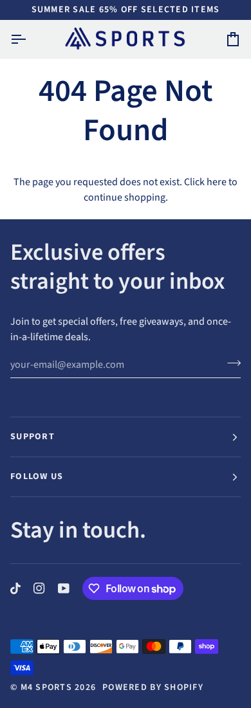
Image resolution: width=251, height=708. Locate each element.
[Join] (230, 362)
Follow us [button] (36, 476)
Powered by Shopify (152, 687)
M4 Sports (46, 687)
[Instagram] (39, 588)
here (217, 182)
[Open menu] (29, 39)
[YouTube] (64, 588)
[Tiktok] (15, 588)
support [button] (32, 436)
